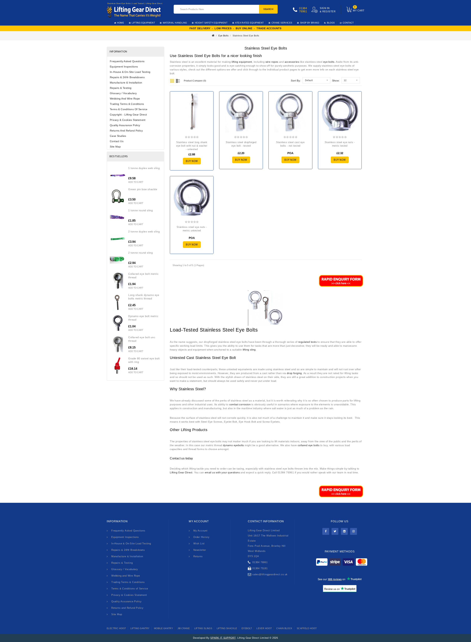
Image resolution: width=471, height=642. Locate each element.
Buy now (192, 161)
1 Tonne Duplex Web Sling (144, 168)
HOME (120, 23)
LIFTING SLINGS (203, 628)
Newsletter (199, 550)
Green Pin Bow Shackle (142, 189)
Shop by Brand (309, 23)
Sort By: (296, 80)
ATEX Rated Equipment (249, 23)
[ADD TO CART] (176, 113)
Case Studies (118, 135)
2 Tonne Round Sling (140, 252)
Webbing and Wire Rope (125, 98)
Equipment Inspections (124, 66)
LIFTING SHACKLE (227, 628)
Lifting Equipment (143, 23)
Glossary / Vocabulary (123, 93)
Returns (198, 556)
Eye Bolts (223, 35)
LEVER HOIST (264, 628)
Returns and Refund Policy (126, 130)
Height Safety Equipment (211, 23)
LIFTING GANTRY (140, 628)
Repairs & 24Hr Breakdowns (127, 77)
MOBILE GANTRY (163, 628)
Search (268, 9)
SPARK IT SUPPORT (223, 637)
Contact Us (116, 141)
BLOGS (331, 23)
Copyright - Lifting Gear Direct (128, 114)
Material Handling (175, 23)
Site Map (115, 146)
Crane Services (282, 23)
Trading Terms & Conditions (127, 103)
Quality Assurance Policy (125, 125)
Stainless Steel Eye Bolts (246, 35)
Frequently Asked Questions (127, 61)
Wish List (199, 543)
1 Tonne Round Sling (140, 210)
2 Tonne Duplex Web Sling (144, 231)
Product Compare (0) (195, 80)
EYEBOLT (247, 628)
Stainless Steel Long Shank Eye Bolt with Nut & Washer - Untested (191, 146)
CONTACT (348, 23)
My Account (200, 530)
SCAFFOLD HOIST (307, 628)
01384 (303, 8)
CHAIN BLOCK (284, 628)
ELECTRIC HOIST (116, 628)
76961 (303, 11)
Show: (336, 80)
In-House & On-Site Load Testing (130, 71)
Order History (201, 537)
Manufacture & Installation (126, 82)
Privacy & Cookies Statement (128, 119)
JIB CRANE (184, 628)
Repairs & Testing (121, 87)
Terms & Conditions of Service (129, 109)
